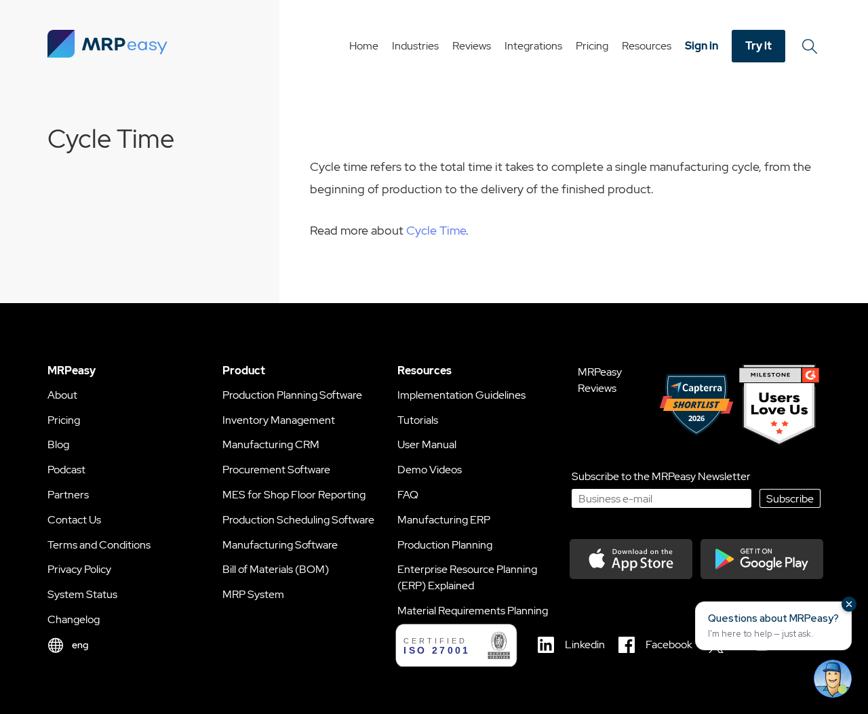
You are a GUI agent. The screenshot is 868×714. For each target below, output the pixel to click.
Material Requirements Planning (472, 610)
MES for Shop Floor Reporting (294, 495)
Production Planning (444, 545)
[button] (773, 625)
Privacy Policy (79, 569)
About (62, 395)
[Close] (849, 604)
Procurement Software (276, 469)
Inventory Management (278, 420)
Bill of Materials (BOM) (275, 569)
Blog (58, 444)
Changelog (73, 619)
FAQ (407, 495)
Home (363, 46)
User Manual (426, 444)
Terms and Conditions (99, 545)
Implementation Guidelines (461, 395)
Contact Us (74, 520)
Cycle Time (436, 230)
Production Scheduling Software (298, 520)
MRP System (253, 594)
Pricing (592, 46)
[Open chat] (833, 679)
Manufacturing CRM (270, 444)
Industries (415, 46)
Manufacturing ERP (443, 520)
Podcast (66, 469)
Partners (68, 495)
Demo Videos (429, 469)
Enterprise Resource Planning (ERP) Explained (467, 577)
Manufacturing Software (280, 545)
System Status (82, 594)
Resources (646, 46)
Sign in (701, 46)
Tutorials (417, 420)
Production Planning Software (292, 395)
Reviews (471, 46)
